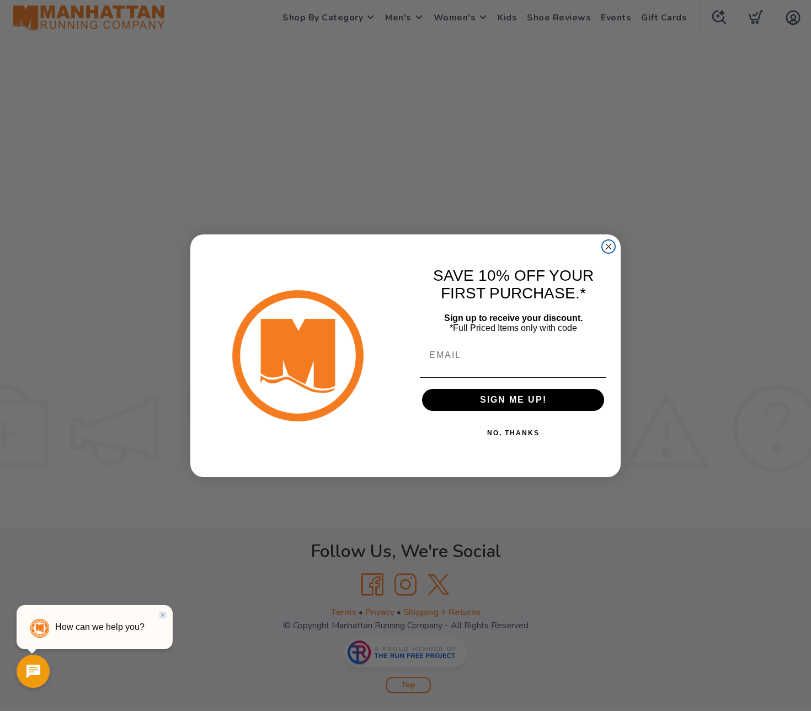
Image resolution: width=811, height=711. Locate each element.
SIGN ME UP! (513, 399)
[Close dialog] (608, 246)
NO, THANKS (513, 433)
